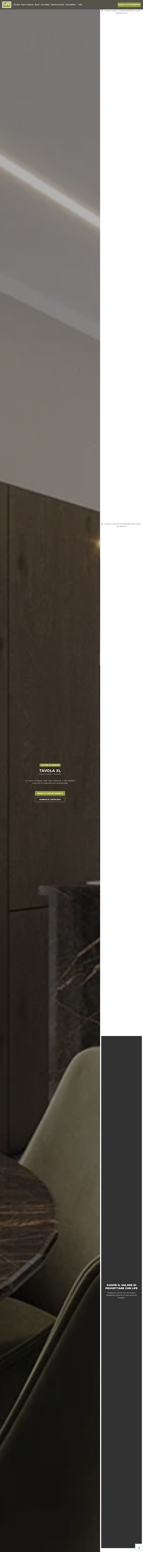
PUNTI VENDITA (27, 5)
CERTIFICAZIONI (57, 5)
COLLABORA (70, 5)
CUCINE (16, 5)
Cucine (49, 774)
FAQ (80, 5)
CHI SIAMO (45, 5)
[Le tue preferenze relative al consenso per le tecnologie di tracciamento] (139, 1548)
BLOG (37, 5)
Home (41, 774)
